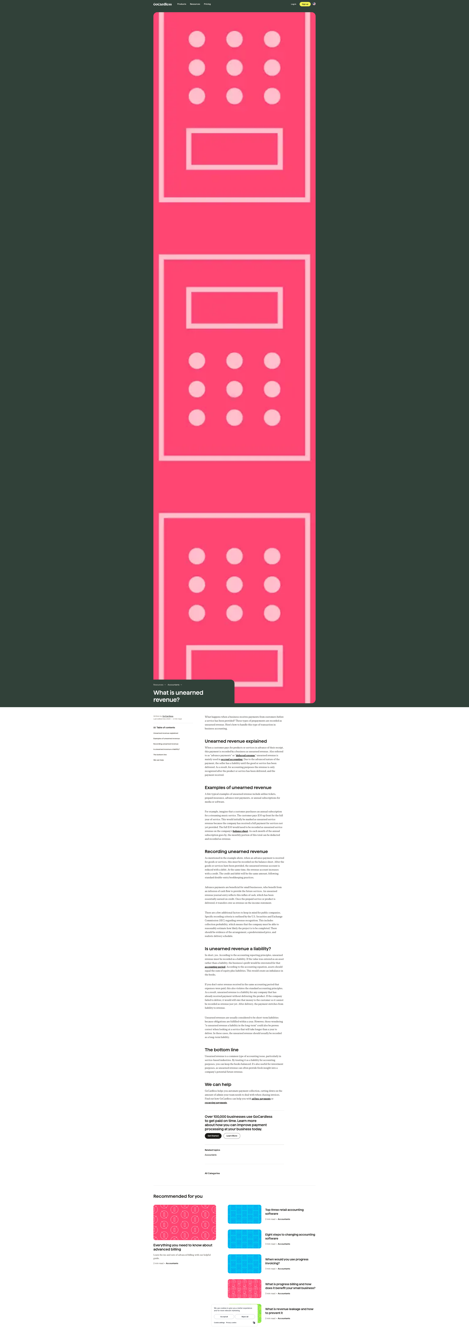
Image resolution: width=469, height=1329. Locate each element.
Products (181, 4)
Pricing (207, 4)
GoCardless (167, 716)
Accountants (173, 685)
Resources (195, 4)
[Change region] (314, 3)
